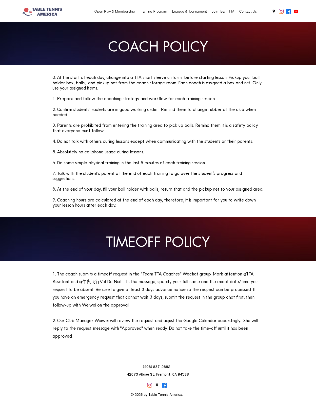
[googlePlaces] (273, 11)
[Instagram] (281, 11)
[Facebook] (288, 11)
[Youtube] (296, 11)
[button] (154, 11)
